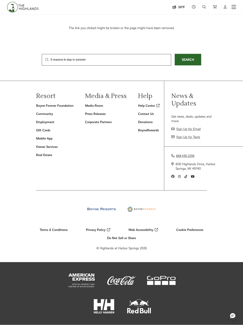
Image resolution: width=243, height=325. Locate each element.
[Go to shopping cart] (214, 7)
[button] (233, 316)
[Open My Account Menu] (225, 7)
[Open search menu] (204, 7)
